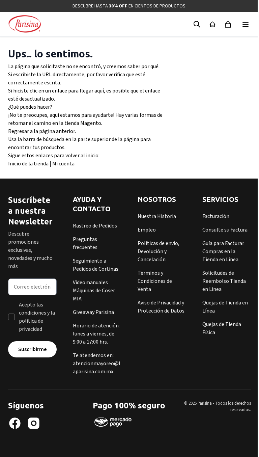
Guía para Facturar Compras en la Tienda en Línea (223, 251)
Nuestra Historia (157, 216)
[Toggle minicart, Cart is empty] (228, 24)
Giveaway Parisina (93, 312)
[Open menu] (245, 24)
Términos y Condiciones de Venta (155, 281)
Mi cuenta (63, 163)
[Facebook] (15, 423)
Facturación (215, 216)
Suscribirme (32, 349)
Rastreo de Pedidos (95, 226)
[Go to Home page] (24, 24)
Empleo (147, 230)
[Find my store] (212, 24)
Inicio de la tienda (28, 163)
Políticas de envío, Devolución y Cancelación (158, 251)
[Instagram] (33, 423)
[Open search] (197, 24)
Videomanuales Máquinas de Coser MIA (94, 290)
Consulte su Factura (225, 230)
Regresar (18, 131)
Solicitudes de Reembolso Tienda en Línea (224, 281)
